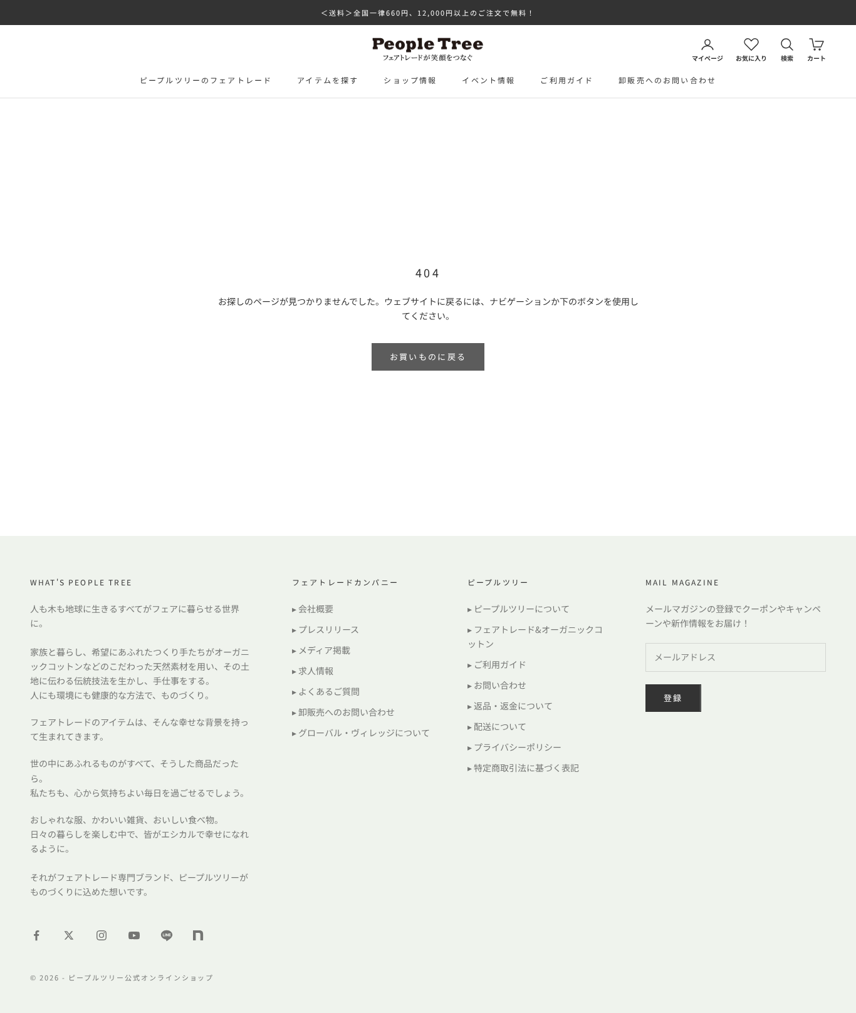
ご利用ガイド (566, 80)
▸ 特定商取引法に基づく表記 (523, 767)
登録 (673, 698)
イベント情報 (488, 80)
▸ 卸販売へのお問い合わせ (343, 712)
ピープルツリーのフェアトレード (206, 80)
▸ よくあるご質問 (326, 691)
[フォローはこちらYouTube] (134, 935)
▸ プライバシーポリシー (514, 747)
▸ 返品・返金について (510, 705)
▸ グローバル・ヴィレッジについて (361, 732)
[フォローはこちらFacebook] (36, 935)
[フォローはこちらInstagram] (101, 935)
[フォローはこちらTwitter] (69, 935)
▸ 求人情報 (312, 670)
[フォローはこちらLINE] (166, 935)
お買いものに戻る (428, 357)
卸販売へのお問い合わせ (667, 80)
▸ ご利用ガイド (496, 664)
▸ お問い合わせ (496, 685)
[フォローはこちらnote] (199, 936)
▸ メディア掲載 (321, 650)
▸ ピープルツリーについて (518, 608)
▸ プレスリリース (325, 629)
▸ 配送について (496, 726)
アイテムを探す (327, 80)
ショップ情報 (410, 80)
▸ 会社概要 (312, 608)
